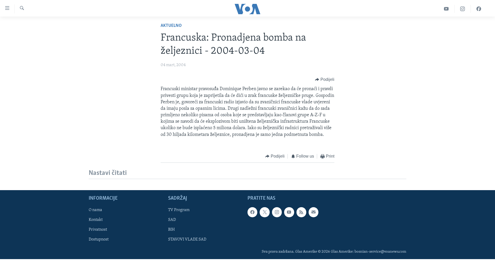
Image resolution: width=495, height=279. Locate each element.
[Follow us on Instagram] (277, 212)
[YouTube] (446, 9)
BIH (171, 230)
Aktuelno (171, 26)
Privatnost (98, 230)
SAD (172, 220)
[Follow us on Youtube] (289, 212)
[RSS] (301, 212)
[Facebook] (479, 9)
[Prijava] (313, 212)
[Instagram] (463, 9)
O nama (95, 210)
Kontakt (96, 220)
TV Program (178, 210)
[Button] (324, 79)
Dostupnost (99, 240)
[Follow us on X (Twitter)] (264, 212)
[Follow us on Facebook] (252, 212)
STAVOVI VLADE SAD (187, 240)
